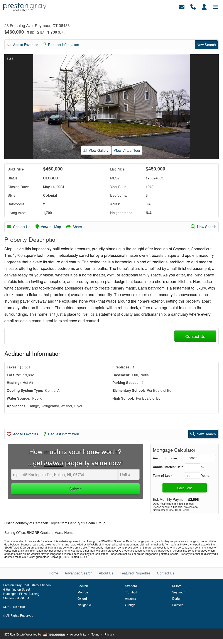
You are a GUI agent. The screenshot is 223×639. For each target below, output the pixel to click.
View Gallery (98, 150)
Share (77, 226)
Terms (95, 634)
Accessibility (78, 634)
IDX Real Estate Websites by (23, 634)
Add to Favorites (25, 44)
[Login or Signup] (204, 6)
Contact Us (21, 226)
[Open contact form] (181, 6)
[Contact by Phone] (193, 6)
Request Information (63, 44)
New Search (206, 44)
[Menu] (215, 6)
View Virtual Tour (127, 150)
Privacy (109, 634)
